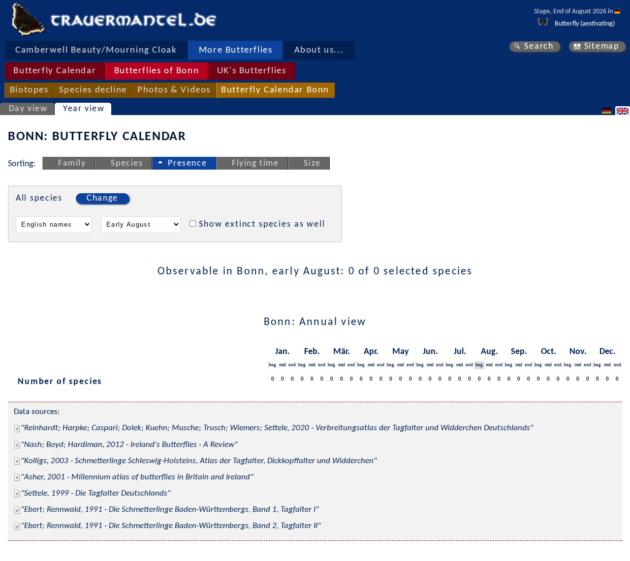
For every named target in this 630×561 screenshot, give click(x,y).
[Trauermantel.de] (27, 19)
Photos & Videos (174, 90)
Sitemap (601, 46)
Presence (187, 163)
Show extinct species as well (262, 224)
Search (539, 46)
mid (282, 365)
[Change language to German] (607, 110)
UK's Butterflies (251, 71)
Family (72, 163)
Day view (28, 109)
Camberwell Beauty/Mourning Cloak (96, 50)
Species (127, 163)
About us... (319, 50)
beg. (273, 365)
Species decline (93, 90)
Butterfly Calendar (54, 71)
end (292, 365)
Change (102, 198)
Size (312, 163)
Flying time (255, 163)
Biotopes (29, 90)
